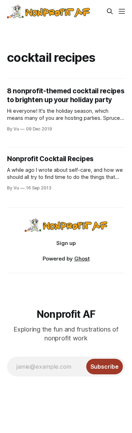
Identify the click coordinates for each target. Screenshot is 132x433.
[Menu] (121, 11)
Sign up (66, 243)
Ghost (82, 258)
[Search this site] (109, 11)
